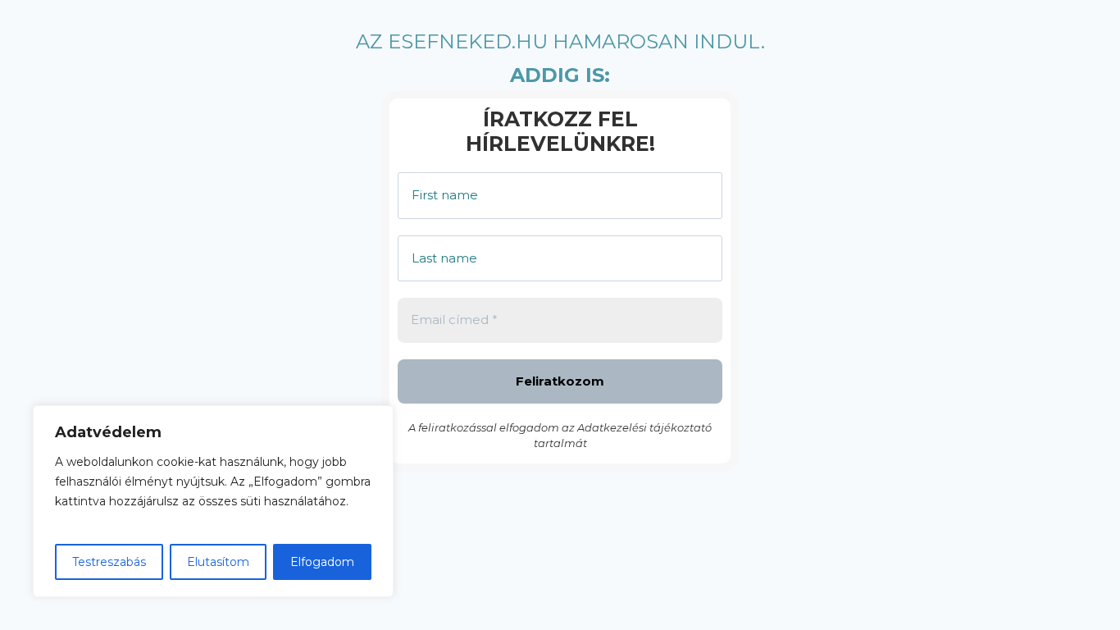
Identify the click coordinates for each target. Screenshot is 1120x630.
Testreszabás (109, 562)
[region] (213, 501)
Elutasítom (218, 562)
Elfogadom (322, 562)
